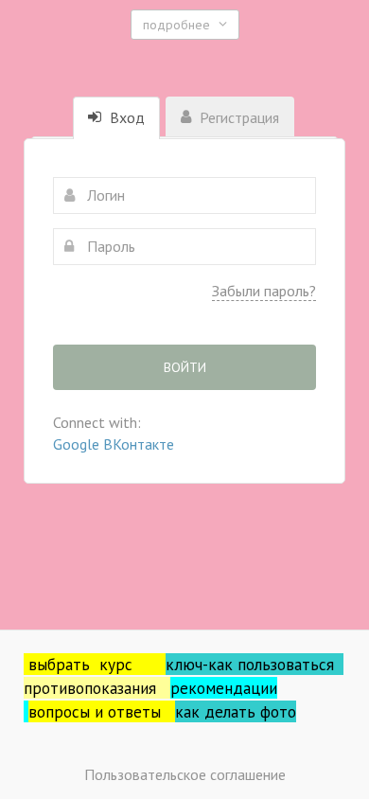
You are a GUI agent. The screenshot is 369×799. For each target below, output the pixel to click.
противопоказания (97, 688)
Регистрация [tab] (237, 117)
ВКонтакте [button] (138, 444)
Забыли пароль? (264, 290)
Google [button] (78, 444)
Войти (185, 367)
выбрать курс (97, 664)
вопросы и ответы (101, 711)
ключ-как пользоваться (254, 664)
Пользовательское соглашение (185, 774)
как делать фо (227, 711)
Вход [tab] (125, 117)
